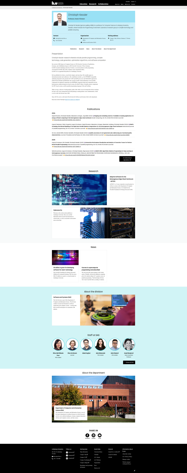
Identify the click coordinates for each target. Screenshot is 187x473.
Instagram (71, 455)
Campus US (83, 457)
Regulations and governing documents (86, 466)
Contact (133, 4)
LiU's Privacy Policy (127, 456)
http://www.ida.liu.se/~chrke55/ (72, 99)
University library (98, 452)
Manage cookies (126, 459)
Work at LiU (127, 4)
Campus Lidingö (84, 462)
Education (83, 4)
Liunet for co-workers (113, 452)
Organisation (97, 462)
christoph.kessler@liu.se (61, 38)
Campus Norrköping (85, 460)
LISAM (110, 457)
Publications (73, 49)
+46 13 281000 (56, 458)
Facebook (71, 452)
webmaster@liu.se (126, 464)
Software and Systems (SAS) (89, 42)
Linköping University (57, 7)
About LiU (117, 4)
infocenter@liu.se (57, 456)
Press (95, 465)
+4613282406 (58, 40)
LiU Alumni (97, 457)
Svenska (128, 1)
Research (92, 4)
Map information (84, 452)
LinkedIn (71, 458)
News (122, 4)
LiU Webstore (97, 460)
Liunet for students (112, 454)
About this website (126, 454)
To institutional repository (127, 159)
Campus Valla (83, 454)
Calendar (96, 454)
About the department (110, 49)
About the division (96, 49)
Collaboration (103, 4)
